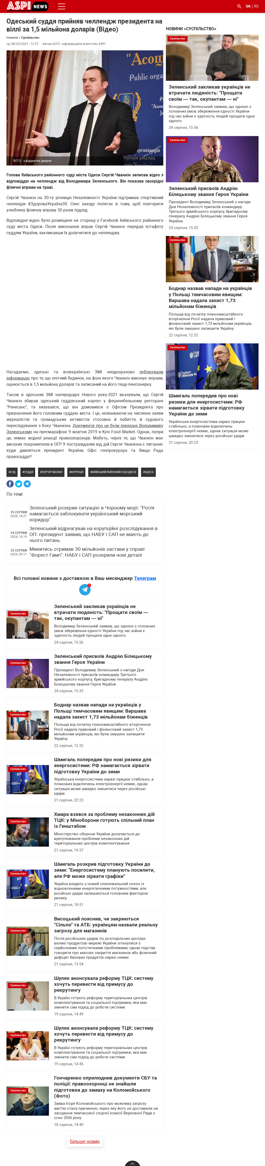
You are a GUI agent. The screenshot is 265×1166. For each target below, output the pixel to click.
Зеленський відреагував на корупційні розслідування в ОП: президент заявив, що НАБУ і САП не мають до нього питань (94, 534)
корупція (77, 472)
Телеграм (145, 578)
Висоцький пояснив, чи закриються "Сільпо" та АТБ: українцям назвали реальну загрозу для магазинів (106, 925)
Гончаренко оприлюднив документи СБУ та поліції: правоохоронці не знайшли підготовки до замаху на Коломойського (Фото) (105, 1087)
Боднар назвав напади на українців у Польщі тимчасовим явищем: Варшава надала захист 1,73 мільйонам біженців (101, 711)
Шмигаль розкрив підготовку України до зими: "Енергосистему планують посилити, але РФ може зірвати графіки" (104, 870)
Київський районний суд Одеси (114, 472)
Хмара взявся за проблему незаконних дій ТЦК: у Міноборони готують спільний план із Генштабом (104, 820)
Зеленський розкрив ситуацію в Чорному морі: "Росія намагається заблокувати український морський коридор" (92, 514)
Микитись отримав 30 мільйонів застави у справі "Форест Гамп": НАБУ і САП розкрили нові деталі (87, 552)
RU (256, 6)
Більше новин (85, 1141)
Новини (12, 38)
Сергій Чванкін (52, 472)
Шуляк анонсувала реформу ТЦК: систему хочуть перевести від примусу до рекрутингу (103, 984)
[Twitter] (18, 483)
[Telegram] (27, 483)
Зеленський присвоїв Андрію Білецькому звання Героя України (103, 659)
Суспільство (30, 38)
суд (13, 472)
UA (248, 6)
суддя (28, 472)
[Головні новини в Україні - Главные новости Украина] (27, 6)
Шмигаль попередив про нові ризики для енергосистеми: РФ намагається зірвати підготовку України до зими (102, 766)
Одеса (149, 472)
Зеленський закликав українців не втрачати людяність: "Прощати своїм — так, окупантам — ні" (101, 612)
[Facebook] (10, 483)
